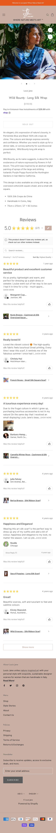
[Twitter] (11, 685)
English (32, 793)
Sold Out (28, 124)
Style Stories (9, 705)
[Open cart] (52, 14)
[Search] (47, 15)
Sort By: (36, 257)
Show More (8, 290)
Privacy (6, 730)
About (6, 710)
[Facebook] (4, 685)
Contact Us (8, 715)
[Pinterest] (23, 685)
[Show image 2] (29, 83)
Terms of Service (11, 740)
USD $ (20, 793)
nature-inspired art (30, 670)
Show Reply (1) (11, 553)
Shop (5, 701)
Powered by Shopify (28, 803)
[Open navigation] (3, 15)
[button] (42, 228)
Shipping (7, 735)
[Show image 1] (26, 83)
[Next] (34, 83)
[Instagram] (17, 685)
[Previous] (21, 83)
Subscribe (13, 780)
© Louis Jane (28, 800)
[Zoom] (50, 30)
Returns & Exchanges (13, 744)
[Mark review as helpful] (49, 304)
